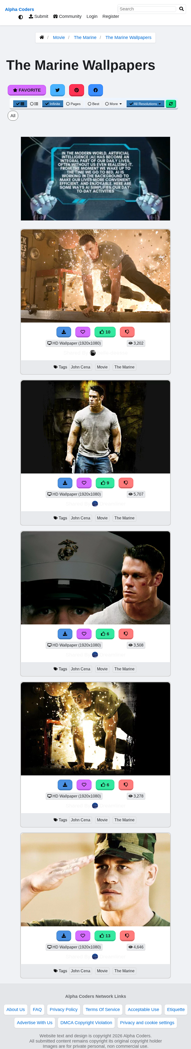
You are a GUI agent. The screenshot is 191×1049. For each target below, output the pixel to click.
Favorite (29, 90)
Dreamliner (112, 503)
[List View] (34, 103)
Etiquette (176, 1009)
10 (107, 331)
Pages (76, 104)
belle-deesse (112, 353)
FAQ (37, 1009)
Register (110, 16)
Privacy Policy (64, 1009)
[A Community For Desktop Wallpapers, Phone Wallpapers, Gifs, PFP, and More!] (42, 37)
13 (107, 935)
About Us (15, 1009)
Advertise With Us (34, 1022)
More (114, 104)
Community (70, 16)
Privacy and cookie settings (147, 1022)
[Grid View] (20, 103)
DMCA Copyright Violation (86, 1022)
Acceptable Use (143, 1009)
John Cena (80, 367)
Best (95, 104)
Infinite (55, 104)
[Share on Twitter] (57, 90)
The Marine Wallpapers (128, 37)
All (12, 115)
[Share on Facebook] (95, 90)
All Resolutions (145, 104)
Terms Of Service (103, 1009)
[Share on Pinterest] (76, 90)
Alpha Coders (19, 9)
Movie (59, 37)
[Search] (181, 9)
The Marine (85, 37)
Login (92, 16)
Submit (40, 16)
